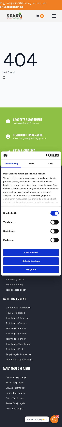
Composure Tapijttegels (18, 308)
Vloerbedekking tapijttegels (20, 359)
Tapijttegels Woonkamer (18, 344)
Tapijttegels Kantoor (16, 328)
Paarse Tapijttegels (15, 403)
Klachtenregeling (14, 285)
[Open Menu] (54, 16)
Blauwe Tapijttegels (16, 388)
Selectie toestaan (31, 261)
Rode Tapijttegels (15, 408)
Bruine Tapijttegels (15, 393)
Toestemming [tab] (11, 163)
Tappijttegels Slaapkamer (18, 354)
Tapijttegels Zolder (15, 349)
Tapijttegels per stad (16, 333)
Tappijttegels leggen (16, 290)
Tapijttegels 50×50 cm (17, 318)
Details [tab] (31, 163)
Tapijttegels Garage (16, 323)
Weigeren (31, 269)
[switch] (54, 222)
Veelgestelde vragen (16, 274)
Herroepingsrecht (15, 279)
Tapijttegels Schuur (16, 339)
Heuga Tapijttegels (15, 313)
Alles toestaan (31, 252)
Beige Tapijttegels (15, 382)
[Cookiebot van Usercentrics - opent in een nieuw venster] (46, 155)
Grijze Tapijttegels (15, 398)
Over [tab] (50, 163)
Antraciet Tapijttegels (17, 377)
